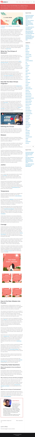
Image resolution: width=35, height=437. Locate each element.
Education (27, 59)
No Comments (3, 27)
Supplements (28, 133)
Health (27, 71)
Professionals (28, 115)
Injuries (27, 77)
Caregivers (27, 52)
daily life (5, 319)
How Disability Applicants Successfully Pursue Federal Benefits (30, 28)
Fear (26, 62)
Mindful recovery (28, 102)
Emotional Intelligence (29, 60)
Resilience (27, 119)
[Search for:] (30, 146)
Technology (27, 135)
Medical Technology (29, 88)
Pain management (28, 110)
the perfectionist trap (15, 187)
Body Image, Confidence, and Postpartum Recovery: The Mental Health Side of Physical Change (30, 23)
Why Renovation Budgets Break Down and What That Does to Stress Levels (30, 17)
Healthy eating (28, 73)
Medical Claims (28, 87)
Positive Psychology (29, 113)
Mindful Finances (28, 99)
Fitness (27, 63)
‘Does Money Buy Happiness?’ (9, 208)
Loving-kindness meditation (14, 349)
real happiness (3, 213)
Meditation (27, 90)
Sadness (27, 121)
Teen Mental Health (29, 136)
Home (27, 74)
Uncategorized (28, 141)
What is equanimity (19, 420)
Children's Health (28, 54)
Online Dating (28, 108)
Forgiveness (27, 65)
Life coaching (28, 82)
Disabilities (27, 57)
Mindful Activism (28, 93)
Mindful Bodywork (29, 94)
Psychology (27, 116)
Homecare (27, 76)
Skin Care (27, 127)
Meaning (27, 85)
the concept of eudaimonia (8, 75)
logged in (6, 428)
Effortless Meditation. (7, 396)
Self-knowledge (28, 124)
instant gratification (18, 195)
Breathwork (27, 51)
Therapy (27, 138)
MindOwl (20, 434)
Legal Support (28, 79)
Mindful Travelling (28, 104)
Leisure (27, 80)
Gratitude (27, 66)
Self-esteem (28, 122)
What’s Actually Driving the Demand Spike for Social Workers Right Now (30, 32)
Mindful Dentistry (28, 96)
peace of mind (8, 48)
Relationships (28, 118)
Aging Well (27, 46)
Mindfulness (27, 105)
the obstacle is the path (8, 250)
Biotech (27, 49)
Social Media (28, 130)
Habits (27, 68)
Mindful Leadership (29, 101)
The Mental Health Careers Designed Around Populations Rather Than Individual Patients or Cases (30, 37)
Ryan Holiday (5, 102)
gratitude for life (6, 336)
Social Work (27, 132)
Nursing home (28, 107)
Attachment (27, 48)
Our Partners (17, 435)
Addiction (27, 45)
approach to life (19, 85)
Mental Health (28, 91)
